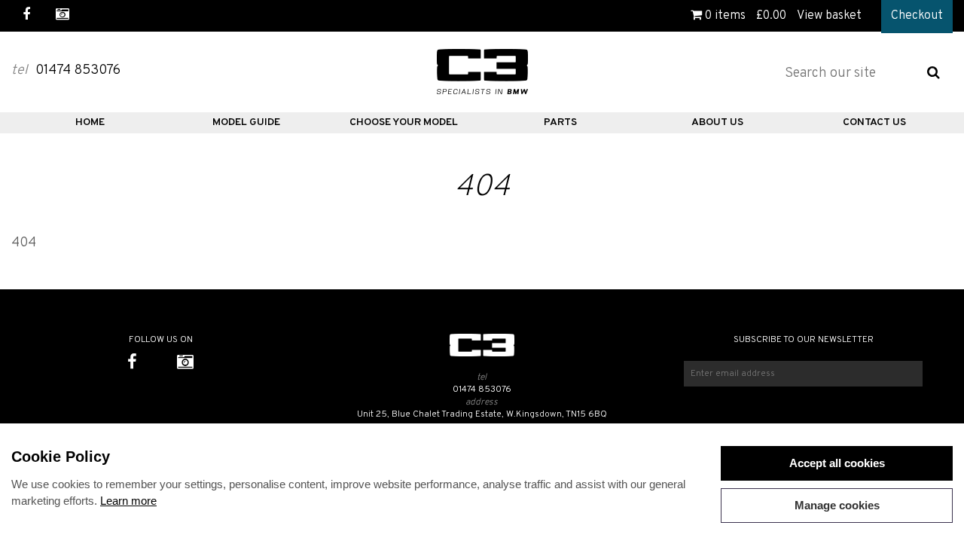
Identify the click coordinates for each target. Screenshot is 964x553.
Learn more (128, 500)
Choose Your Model (403, 122)
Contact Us (874, 122)
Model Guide (246, 122)
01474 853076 (482, 389)
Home (90, 122)
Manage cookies (837, 505)
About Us (717, 122)
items (725, 15)
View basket (829, 15)
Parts (560, 122)
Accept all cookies (837, 463)
